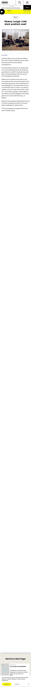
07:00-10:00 (26, 11)
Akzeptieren (7, 684)
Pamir (15, 17)
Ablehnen (17, 684)
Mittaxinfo (9, 12)
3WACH (9, 10)
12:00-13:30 (26, 12)
